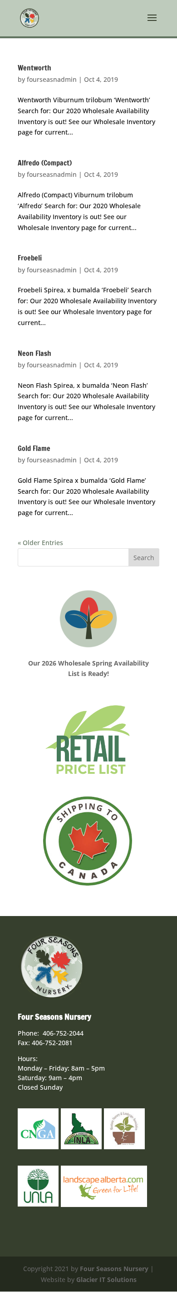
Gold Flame (34, 448)
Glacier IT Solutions (106, 1279)
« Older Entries (40, 542)
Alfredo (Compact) (45, 163)
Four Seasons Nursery (114, 1268)
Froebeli (30, 258)
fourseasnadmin (52, 79)
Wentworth (34, 68)
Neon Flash (34, 353)
